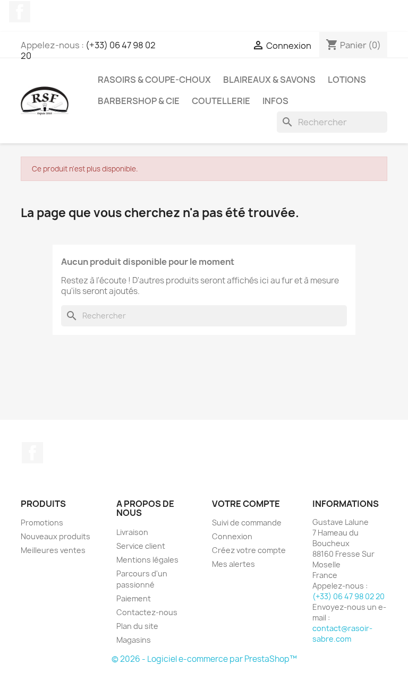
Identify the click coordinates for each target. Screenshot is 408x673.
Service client (140, 546)
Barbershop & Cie (139, 101)
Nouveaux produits (55, 536)
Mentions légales (147, 560)
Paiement (133, 598)
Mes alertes (233, 564)
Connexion (232, 536)
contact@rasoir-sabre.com (342, 633)
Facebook (19, 11)
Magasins (133, 640)
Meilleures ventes (53, 550)
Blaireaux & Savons (269, 79)
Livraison (132, 532)
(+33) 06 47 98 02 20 (88, 50)
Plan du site (137, 626)
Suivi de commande (247, 522)
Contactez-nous (146, 612)
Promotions (42, 522)
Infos (275, 101)
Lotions (347, 79)
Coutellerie (221, 101)
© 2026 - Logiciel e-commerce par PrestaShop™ (204, 659)
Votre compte (246, 504)
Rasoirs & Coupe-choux (154, 79)
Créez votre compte (249, 550)
